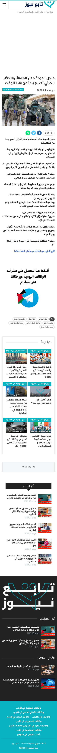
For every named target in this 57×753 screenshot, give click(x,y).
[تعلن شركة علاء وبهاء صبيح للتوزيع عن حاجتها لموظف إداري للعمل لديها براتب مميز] (44, 528)
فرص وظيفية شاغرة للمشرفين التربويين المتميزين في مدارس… (21, 559)
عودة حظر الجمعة (47, 327)
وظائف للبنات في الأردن (18, 717)
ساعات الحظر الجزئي (33, 323)
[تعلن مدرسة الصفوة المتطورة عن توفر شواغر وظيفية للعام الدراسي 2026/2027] (44, 499)
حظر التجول (43, 319)
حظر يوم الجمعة (19, 319)
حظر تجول (32, 319)
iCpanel (23, 748)
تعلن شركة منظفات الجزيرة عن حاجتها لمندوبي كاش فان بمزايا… (21, 543)
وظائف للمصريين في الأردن (28, 721)
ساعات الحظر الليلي (16, 323)
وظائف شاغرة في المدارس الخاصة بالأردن (28, 726)
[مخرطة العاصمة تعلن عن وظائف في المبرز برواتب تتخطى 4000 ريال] (16, 425)
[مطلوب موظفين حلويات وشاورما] (48, 670)
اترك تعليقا (27, 467)
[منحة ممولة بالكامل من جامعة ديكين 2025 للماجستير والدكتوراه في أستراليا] (16, 389)
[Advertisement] (28, 44)
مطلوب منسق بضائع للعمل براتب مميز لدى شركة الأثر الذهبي (22, 511)
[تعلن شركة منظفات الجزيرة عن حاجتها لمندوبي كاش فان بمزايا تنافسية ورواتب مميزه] (44, 544)
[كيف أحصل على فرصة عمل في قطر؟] (40, 389)
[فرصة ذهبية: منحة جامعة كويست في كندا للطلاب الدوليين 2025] (40, 356)
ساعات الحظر (48, 323)
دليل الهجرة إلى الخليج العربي (13, 89)
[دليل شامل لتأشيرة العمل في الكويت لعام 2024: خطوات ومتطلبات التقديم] (16, 356)
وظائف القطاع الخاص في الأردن (28, 712)
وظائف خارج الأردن (41, 717)
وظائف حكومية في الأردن (28, 708)
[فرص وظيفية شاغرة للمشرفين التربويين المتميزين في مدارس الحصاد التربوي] (44, 559)
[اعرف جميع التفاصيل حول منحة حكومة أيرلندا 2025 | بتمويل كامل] (40, 425)
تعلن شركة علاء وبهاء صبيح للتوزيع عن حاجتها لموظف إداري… (22, 527)
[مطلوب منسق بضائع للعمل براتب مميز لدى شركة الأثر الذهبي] (44, 512)
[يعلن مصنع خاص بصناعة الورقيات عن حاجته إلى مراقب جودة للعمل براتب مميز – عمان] (48, 683)
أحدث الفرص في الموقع (15, 351)
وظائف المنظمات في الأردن (28, 730)
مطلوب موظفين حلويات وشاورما (23, 666)
